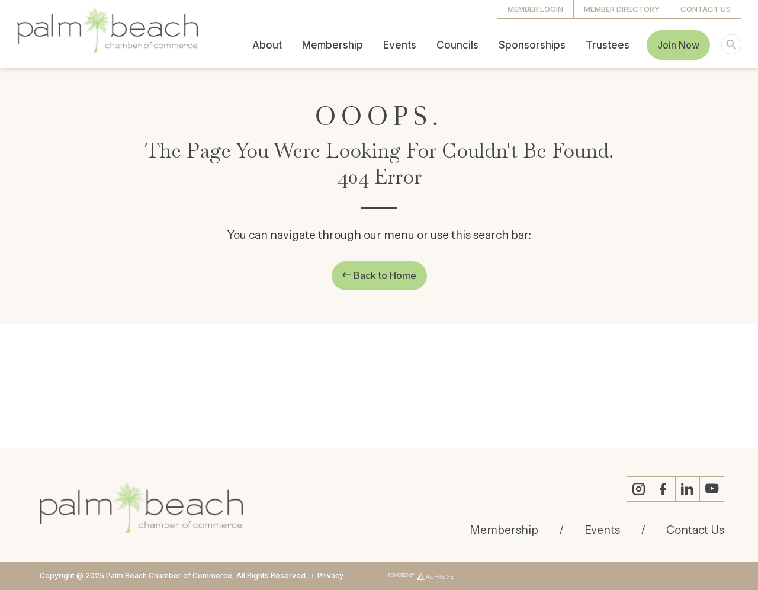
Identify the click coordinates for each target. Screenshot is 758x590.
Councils (457, 45)
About (267, 45)
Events (399, 45)
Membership (332, 45)
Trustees (607, 45)
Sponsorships (532, 45)
